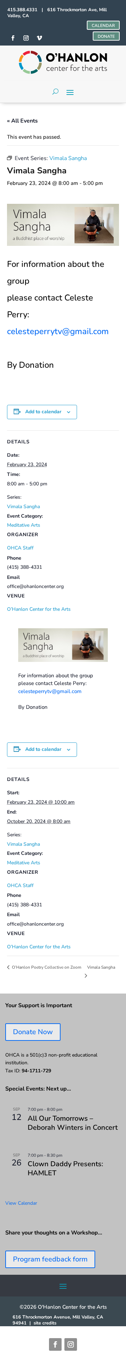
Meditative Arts (23, 525)
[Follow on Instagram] (70, 1344)
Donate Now (33, 1032)
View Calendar (21, 1203)
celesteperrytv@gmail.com (58, 331)
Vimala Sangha (23, 506)
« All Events (22, 121)
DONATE (106, 36)
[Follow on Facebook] (55, 1344)
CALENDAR (103, 25)
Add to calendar (43, 411)
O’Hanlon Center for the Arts (39, 609)
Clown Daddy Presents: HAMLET (65, 1168)
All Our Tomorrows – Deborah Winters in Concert (73, 1123)
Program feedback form (50, 1259)
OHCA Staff (20, 548)
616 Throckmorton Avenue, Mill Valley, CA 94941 (58, 1320)
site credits (45, 1323)
